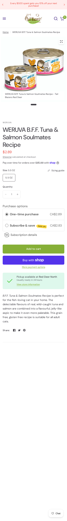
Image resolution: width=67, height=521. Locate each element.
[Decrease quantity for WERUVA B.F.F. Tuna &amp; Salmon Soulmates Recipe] (6, 194)
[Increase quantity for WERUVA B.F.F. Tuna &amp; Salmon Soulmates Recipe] (17, 194)
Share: (6, 330)
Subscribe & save (28, 225)
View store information (28, 284)
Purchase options (15, 206)
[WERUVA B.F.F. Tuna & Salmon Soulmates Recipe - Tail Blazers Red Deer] (61, 41)
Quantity (8, 186)
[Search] (56, 18)
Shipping (7, 157)
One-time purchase (24, 214)
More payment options (33, 267)
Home (6, 32)
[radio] (6, 214)
